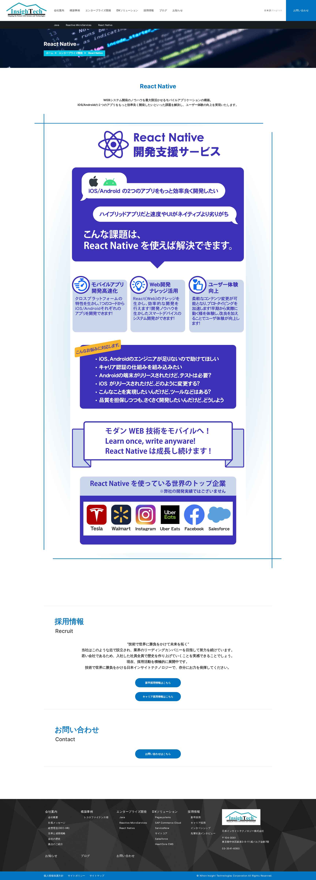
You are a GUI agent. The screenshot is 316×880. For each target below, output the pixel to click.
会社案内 (59, 10)
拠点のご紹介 (55, 844)
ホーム (49, 53)
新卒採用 (196, 817)
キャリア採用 (198, 822)
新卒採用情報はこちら (158, 682)
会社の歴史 (54, 838)
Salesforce (161, 838)
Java (56, 25)
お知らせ (177, 10)
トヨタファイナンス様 (96, 817)
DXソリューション (127, 10)
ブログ (163, 10)
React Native (105, 25)
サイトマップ (97, 875)
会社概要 (53, 817)
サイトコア (161, 833)
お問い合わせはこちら (158, 753)
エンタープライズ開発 (98, 10)
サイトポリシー (76, 875)
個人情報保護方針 (53, 875)
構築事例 (75, 10)
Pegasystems (163, 817)
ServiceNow (162, 828)
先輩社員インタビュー (203, 833)
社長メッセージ (56, 822)
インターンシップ (200, 828)
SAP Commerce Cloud (168, 822)
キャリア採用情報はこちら (158, 696)
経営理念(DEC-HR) (58, 828)
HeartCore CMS (164, 844)
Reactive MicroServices (78, 25)
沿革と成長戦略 (56, 833)
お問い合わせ (125, 856)
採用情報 (149, 10)
